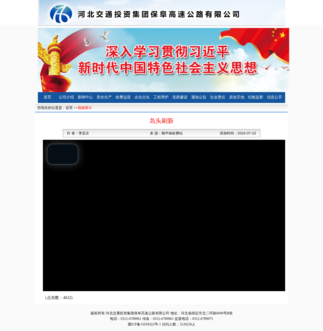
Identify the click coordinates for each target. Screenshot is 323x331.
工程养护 (161, 97)
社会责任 (217, 97)
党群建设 (179, 97)
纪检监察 (255, 97)
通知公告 (198, 97)
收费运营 (123, 97)
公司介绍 (66, 97)
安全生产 (104, 97)
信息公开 (274, 97)
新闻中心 (85, 97)
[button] (62, 154)
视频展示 (85, 108)
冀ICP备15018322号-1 (144, 324)
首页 (47, 97)
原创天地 (236, 97)
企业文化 (142, 97)
